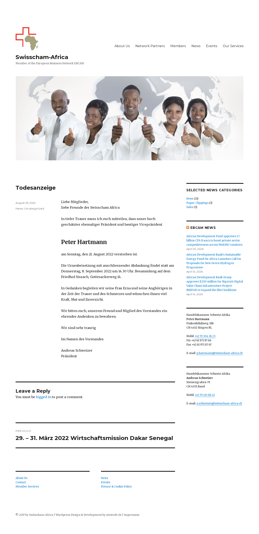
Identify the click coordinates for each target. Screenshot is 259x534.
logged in (43, 397)
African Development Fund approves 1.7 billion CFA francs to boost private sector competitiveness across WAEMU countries (214, 240)
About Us (122, 46)
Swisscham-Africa (42, 57)
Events (211, 46)
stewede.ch (113, 515)
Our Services (233, 46)
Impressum (131, 515)
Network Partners (150, 46)
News (195, 46)
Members (178, 46)
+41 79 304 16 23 (204, 336)
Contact (21, 482)
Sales (189, 207)
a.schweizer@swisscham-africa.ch (219, 403)
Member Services (27, 486)
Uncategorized (34, 208)
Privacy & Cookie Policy (116, 486)
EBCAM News (203, 228)
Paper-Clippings (197, 203)
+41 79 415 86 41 (204, 395)
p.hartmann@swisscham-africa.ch (219, 353)
